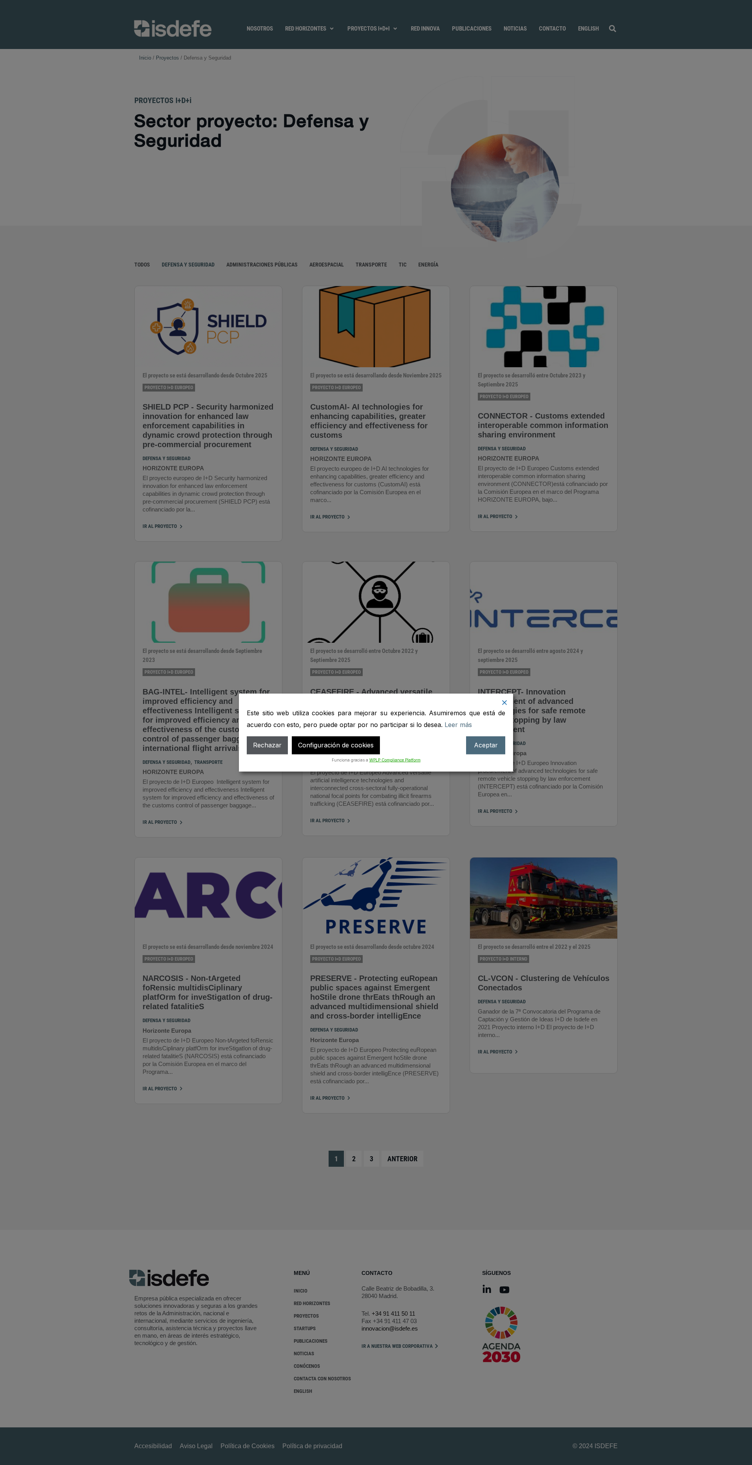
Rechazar (267, 745)
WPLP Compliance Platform (395, 760)
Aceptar (486, 745)
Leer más (458, 724)
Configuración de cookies (336, 745)
